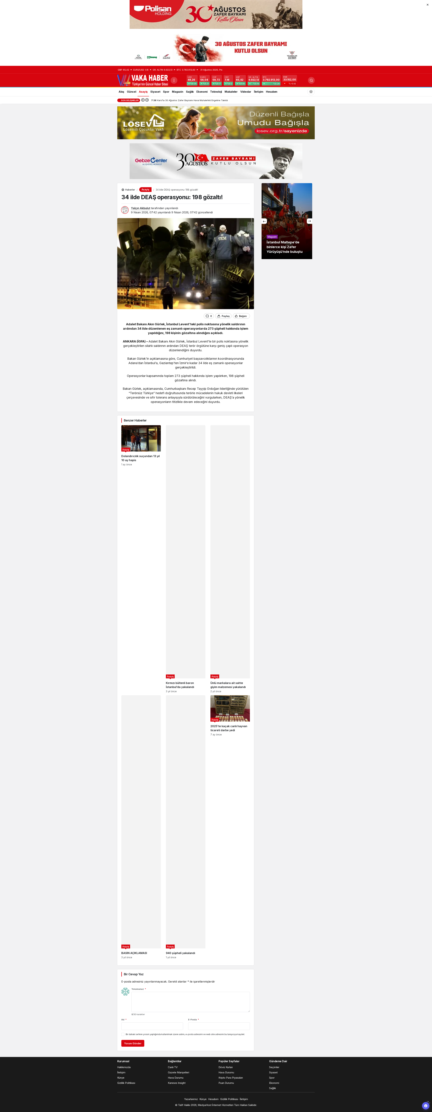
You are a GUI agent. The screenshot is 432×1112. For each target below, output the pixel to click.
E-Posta (193, 1019)
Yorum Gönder (132, 1043)
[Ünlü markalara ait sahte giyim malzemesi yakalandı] (230, 559)
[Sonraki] (147, 100)
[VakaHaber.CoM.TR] (142, 80)
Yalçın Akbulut (140, 208)
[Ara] (311, 80)
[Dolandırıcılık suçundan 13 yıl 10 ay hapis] (141, 559)
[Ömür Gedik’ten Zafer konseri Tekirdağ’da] (287, 221)
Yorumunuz (138, 989)
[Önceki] (143, 100)
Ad (124, 1019)
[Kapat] (427, 4)
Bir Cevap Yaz (133, 974)
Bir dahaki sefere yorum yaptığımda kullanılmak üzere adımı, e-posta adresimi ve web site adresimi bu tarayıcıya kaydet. (185, 1034)
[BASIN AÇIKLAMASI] (141, 827)
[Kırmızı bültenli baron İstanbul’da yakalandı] (185, 559)
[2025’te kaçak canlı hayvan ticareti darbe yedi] (230, 827)
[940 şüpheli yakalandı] (185, 827)
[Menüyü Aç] (174, 80)
